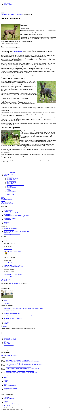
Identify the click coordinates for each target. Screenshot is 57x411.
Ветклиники (7, 222)
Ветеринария (10, 183)
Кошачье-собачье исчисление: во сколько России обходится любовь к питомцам (22, 368)
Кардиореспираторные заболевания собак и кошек (16, 216)
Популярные (7, 303)
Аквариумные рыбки (6, 202)
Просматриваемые (8, 301)
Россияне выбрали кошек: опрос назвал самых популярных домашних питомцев (22, 361)
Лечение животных (8, 210)
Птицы (5, 381)
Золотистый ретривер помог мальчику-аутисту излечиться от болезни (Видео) (23, 308)
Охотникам (9, 190)
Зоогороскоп (7, 232)
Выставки (6, 342)
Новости (6, 401)
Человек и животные (9, 230)
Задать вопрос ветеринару (10, 339)
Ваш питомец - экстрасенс (10, 228)
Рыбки (5, 384)
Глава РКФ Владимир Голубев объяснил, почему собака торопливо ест (20, 365)
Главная (3, 14)
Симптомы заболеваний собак (11, 212)
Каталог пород (18, 14)
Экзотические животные (7, 203)
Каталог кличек (10, 194)
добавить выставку (5, 279)
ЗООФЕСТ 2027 (8, 249)
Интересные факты (11, 191)
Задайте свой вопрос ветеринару (9, 355)
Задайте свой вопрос (15, 283)
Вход (5, 1)
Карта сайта (7, 405)
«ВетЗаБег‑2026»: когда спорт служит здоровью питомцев (18, 363)
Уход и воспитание (11, 181)
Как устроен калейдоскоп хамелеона (13, 318)
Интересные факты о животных (12, 234)
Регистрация (7, 3)
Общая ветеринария (9, 208)
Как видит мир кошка (9, 310)
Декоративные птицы (6, 199)
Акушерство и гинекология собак (15, 185)
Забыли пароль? (8, 4)
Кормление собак (11, 179)
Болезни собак (7, 211)
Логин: (2, 7)
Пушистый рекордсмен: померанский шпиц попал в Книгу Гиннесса (20, 360)
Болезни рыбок (7, 219)
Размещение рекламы (9, 398)
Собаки (12, 14)
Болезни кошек (7, 214)
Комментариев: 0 (16, 251)
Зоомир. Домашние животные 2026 (13, 274)
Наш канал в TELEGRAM (10, 173)
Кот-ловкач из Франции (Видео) (12, 313)
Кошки (2, 197)
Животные (7, 14)
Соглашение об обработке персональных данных (16, 403)
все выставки (4, 280)
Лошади (3, 198)
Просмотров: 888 (8, 265)
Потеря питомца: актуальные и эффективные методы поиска (18, 367)
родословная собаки (17, 51)
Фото (5, 341)
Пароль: (3, 10)
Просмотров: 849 (8, 251)
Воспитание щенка (11, 187)
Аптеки (5, 223)
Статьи (5, 389)
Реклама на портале (9, 174)
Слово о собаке (10, 193)
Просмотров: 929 (8, 276)
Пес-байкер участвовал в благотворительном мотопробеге (18, 315)
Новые (5, 300)
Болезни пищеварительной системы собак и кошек (16, 215)
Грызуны (3, 201)
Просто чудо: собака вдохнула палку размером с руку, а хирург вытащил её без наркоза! (24, 364)
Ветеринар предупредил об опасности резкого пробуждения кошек (20, 369)
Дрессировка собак (11, 182)
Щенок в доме (10, 186)
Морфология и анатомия (13, 178)
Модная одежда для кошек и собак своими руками (16, 231)
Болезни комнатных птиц (10, 218)
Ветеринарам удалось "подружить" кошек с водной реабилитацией (20, 371)
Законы (8, 189)
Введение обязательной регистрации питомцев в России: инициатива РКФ (21, 372)
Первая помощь (8, 220)
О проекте (6, 397)
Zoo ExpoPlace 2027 (9, 262)
